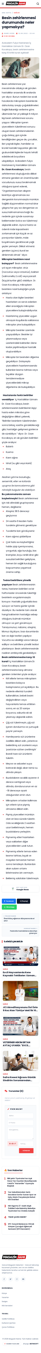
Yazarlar (5, 1297)
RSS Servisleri (7, 1305)
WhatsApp (10, 907)
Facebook (10, 901)
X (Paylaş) (24, 901)
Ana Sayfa (6, 13)
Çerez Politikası (8, 1327)
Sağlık (17, 13)
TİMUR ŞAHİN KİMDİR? (17, 1217)
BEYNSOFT (34, 1344)
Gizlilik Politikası (8, 1319)
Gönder (26, 1151)
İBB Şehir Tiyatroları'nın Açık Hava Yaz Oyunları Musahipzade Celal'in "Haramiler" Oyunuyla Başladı (22, 1182)
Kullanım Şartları (9, 1323)
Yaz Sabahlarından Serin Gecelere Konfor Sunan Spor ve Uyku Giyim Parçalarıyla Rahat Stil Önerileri (22, 1196)
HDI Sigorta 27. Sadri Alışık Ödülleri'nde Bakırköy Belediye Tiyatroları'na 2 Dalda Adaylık (21, 1208)
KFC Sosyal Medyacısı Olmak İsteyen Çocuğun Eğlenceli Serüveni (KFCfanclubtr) (21, 1226)
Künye (4, 1293)
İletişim (5, 1301)
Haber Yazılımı (12, 1344)
